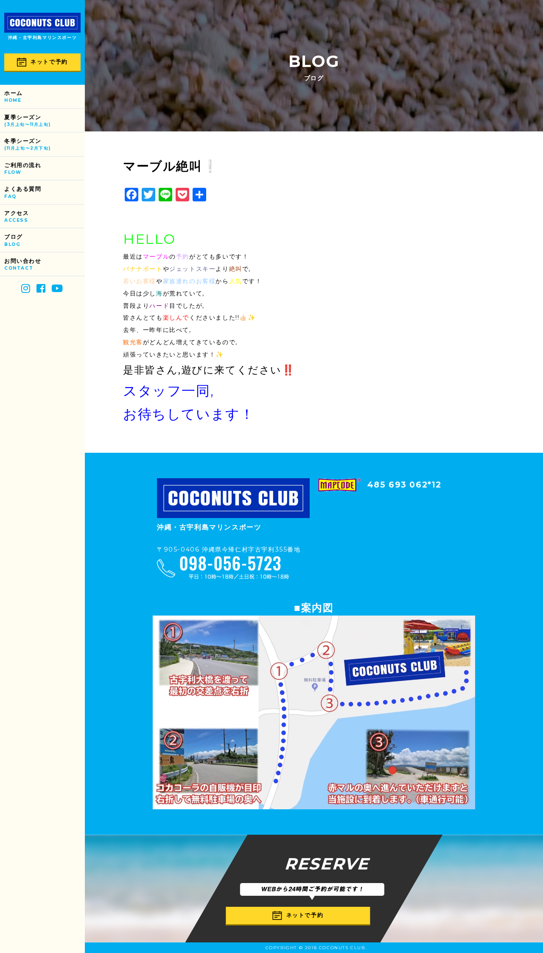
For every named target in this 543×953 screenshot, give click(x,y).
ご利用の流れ (23, 168)
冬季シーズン (27, 144)
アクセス (16, 216)
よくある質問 (23, 192)
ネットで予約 (49, 62)
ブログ (13, 240)
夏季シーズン (27, 120)
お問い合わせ (23, 264)
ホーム (13, 96)
